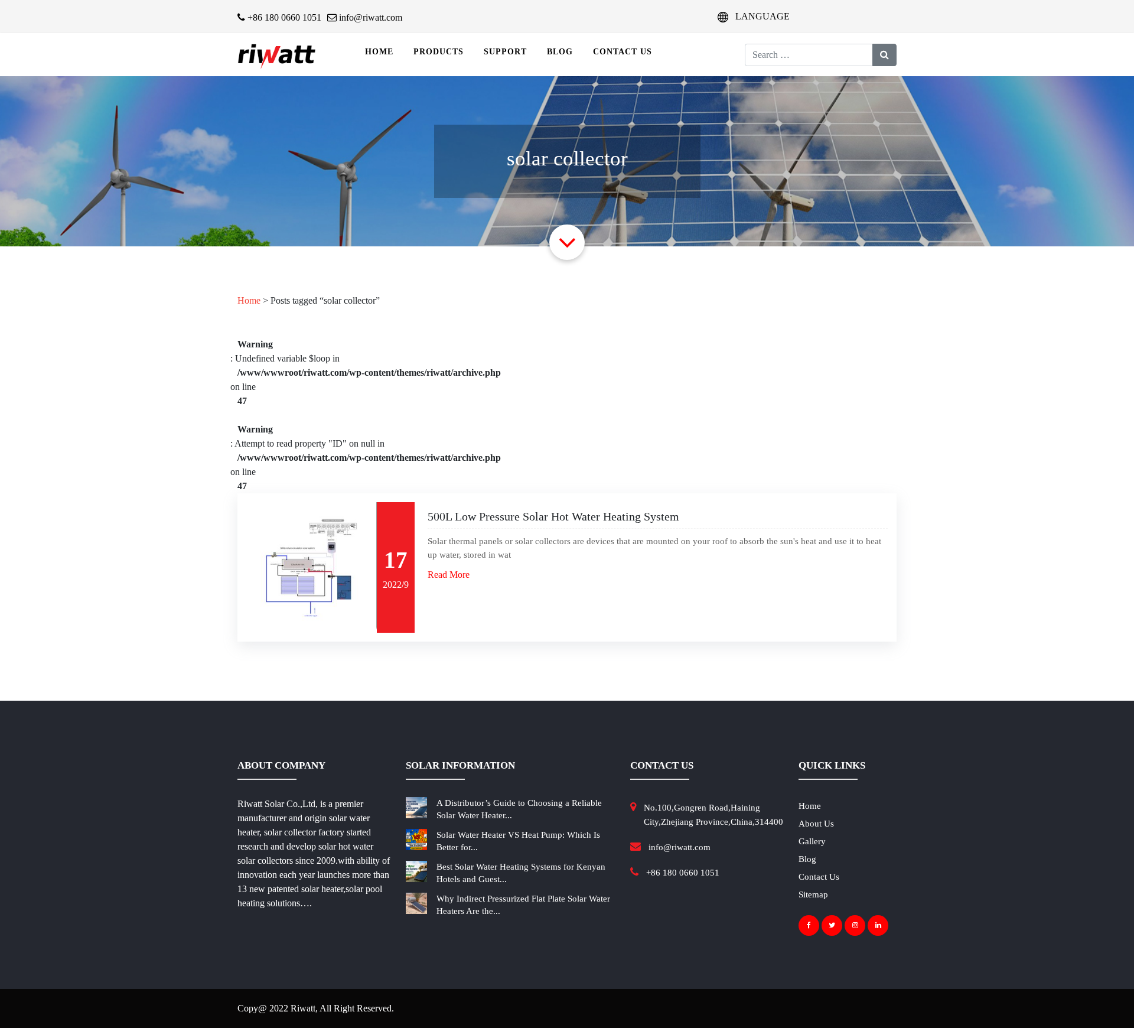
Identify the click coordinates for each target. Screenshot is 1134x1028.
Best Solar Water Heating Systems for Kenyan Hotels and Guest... (520, 873)
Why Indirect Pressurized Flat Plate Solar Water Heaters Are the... (523, 905)
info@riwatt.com (369, 17)
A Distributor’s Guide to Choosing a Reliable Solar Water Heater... (519, 809)
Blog (560, 51)
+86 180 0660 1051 (283, 17)
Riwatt (303, 1008)
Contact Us (622, 51)
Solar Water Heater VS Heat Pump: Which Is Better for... (518, 841)
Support (505, 51)
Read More (449, 575)
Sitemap (813, 894)
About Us (816, 823)
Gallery (812, 841)
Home (379, 51)
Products (438, 51)
